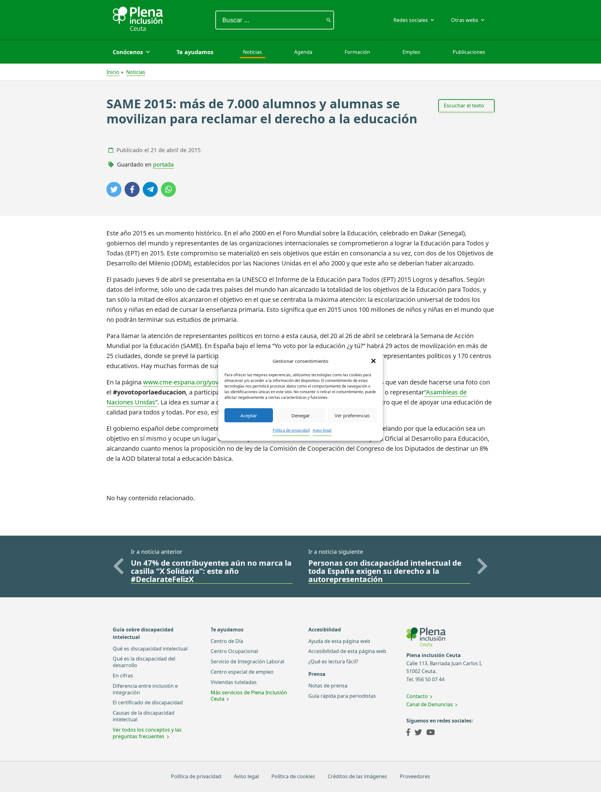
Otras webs (464, 20)
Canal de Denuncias (429, 704)
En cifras (123, 675)
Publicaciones (469, 52)
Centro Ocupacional (234, 651)
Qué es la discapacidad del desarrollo (144, 662)
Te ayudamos (195, 52)
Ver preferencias (352, 415)
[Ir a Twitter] (418, 733)
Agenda (303, 52)
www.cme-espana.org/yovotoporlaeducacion (208, 382)
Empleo (411, 52)
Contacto (417, 696)
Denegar (300, 415)
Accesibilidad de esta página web (347, 651)
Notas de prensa (327, 685)
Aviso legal (322, 430)
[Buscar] (328, 20)
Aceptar (248, 415)
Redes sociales (410, 20)
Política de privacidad (291, 430)
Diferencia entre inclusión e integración (145, 689)
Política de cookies (293, 776)
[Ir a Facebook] (408, 733)
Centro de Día (227, 641)
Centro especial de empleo (242, 671)
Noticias (252, 52)
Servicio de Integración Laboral (247, 661)
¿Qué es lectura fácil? (333, 661)
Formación (357, 52)
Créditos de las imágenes (357, 776)
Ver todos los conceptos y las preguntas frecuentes (147, 733)
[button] (373, 361)
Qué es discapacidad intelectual (150, 648)
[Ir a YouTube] (430, 733)
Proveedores (415, 776)
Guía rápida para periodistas (342, 695)
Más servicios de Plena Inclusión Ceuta (249, 695)
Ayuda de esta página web (339, 641)
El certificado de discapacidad (148, 702)
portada (163, 164)
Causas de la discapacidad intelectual (143, 716)
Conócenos (128, 52)
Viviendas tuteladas (234, 682)
